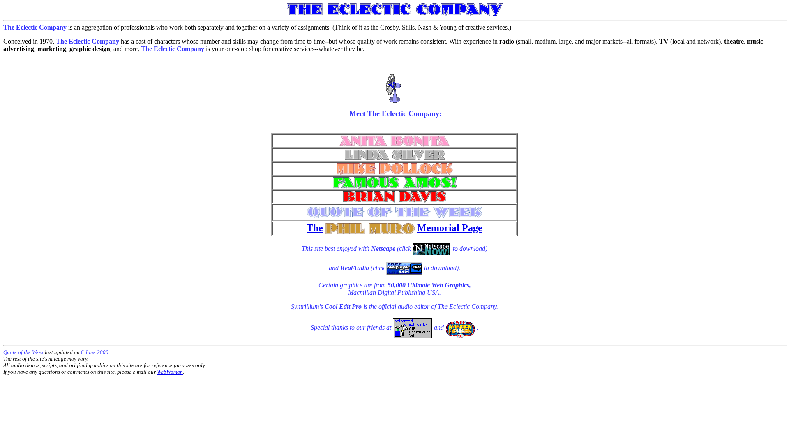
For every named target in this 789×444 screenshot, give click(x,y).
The (315, 227)
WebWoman (170, 372)
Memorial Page (449, 227)
